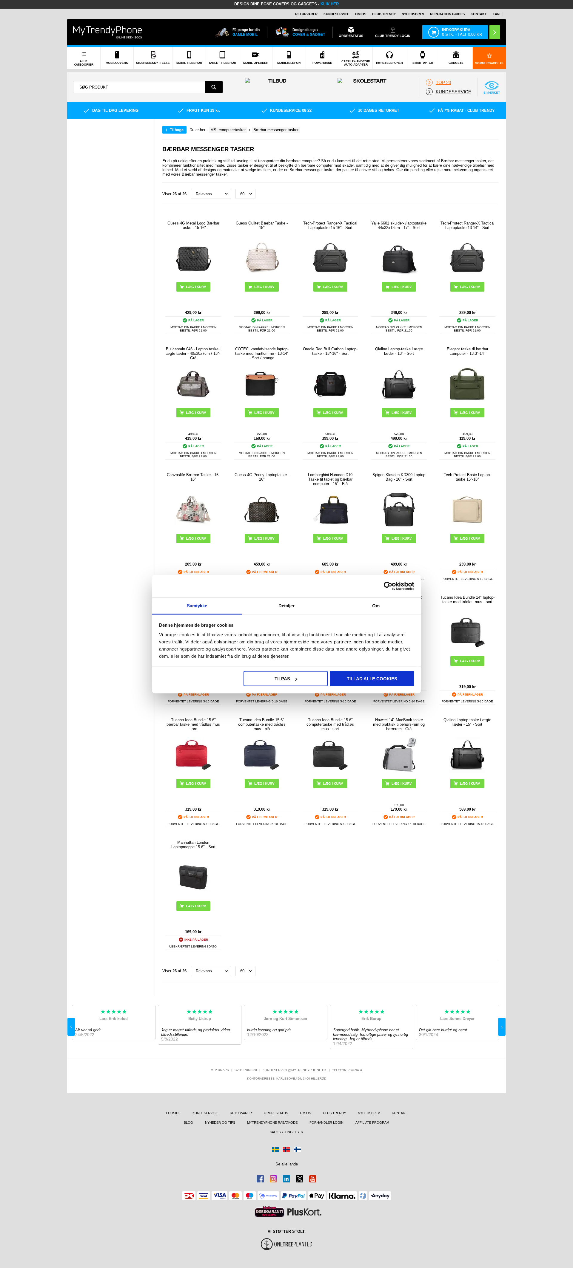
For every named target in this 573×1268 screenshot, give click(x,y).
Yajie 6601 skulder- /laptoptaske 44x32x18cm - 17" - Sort (398, 225)
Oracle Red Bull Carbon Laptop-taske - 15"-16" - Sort (330, 351)
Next (502, 1027)
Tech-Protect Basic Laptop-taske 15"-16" (467, 477)
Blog (188, 1122)
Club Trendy (384, 14)
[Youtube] (312, 1178)
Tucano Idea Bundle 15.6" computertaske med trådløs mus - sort (330, 724)
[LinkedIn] (286, 1178)
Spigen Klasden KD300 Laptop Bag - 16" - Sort (398, 477)
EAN (496, 14)
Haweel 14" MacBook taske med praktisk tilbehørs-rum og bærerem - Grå (399, 724)
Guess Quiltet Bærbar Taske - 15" (262, 225)
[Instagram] (273, 1178)
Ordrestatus (276, 1113)
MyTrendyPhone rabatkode (272, 1122)
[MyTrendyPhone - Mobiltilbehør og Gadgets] (107, 32)
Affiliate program (372, 1122)
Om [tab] (376, 605)
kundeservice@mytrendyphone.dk (294, 1070)
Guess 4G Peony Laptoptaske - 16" (262, 477)
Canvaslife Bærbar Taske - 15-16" (193, 477)
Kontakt (479, 14)
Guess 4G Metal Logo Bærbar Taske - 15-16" (193, 225)
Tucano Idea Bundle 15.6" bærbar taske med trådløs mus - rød (193, 724)
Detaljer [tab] (286, 605)
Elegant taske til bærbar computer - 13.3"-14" (467, 351)
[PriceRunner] (269, 1211)
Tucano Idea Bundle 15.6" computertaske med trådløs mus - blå (262, 724)
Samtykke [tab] (197, 605)
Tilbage (177, 130)
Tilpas (282, 678)
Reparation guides (447, 14)
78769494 (355, 1070)
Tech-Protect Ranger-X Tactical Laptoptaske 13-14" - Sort (467, 225)
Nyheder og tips (220, 1122)
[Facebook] (260, 1178)
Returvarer (306, 14)
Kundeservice (336, 14)
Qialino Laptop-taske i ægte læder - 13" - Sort (399, 351)
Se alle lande (286, 1164)
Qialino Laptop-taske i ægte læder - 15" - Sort (467, 722)
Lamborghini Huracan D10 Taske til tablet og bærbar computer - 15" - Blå (330, 479)
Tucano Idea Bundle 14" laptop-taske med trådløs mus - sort (467, 599)
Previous (71, 1027)
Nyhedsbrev (413, 14)
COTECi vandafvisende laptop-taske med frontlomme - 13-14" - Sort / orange (262, 353)
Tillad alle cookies (372, 678)
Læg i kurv (196, 287)
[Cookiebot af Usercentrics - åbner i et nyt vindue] (388, 586)
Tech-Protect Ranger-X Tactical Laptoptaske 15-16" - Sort (330, 225)
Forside (173, 1113)
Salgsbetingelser (286, 1132)
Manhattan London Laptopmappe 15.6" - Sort (193, 844)
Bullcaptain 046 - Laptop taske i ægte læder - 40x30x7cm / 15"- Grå (193, 353)
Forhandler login (326, 1122)
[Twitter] (299, 1178)
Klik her (330, 4)
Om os (360, 14)
